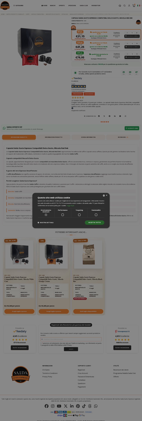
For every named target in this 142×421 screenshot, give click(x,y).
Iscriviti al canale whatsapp (92, 203)
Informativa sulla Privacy (100, 221)
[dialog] (71, 210)
